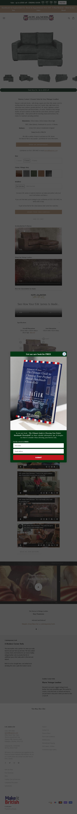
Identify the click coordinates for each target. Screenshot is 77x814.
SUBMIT (38, 457)
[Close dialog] (64, 354)
